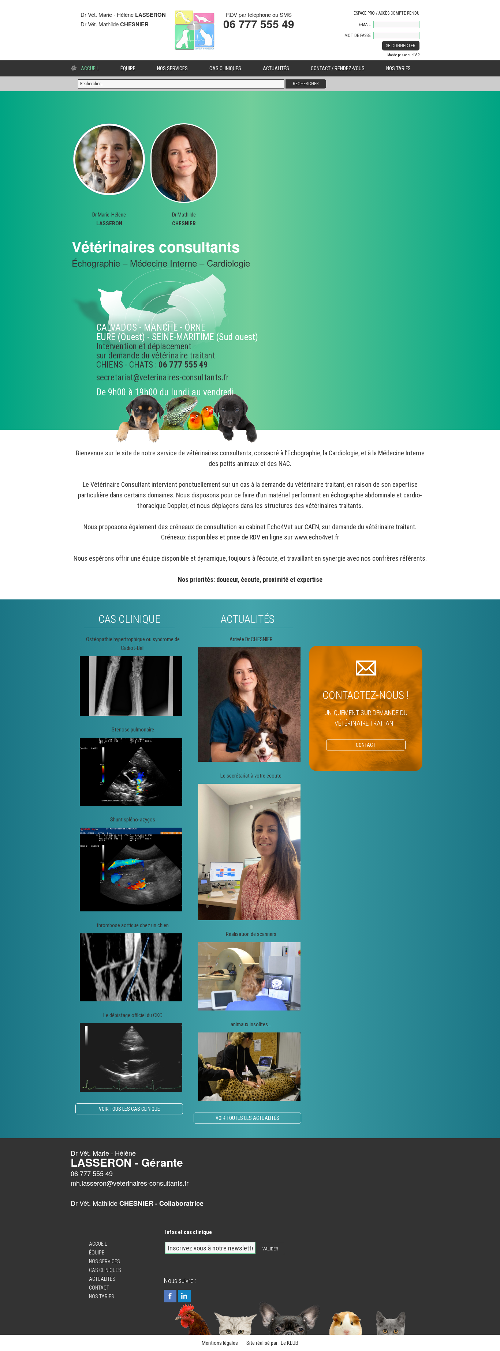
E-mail (365, 24)
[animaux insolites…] (249, 1066)
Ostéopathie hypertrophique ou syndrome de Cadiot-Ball (133, 643)
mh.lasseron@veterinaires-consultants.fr (130, 1183)
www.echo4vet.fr (316, 537)
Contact (99, 1288)
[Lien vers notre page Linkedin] (184, 1296)
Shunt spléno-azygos (132, 819)
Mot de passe (357, 35)
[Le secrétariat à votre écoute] (249, 852)
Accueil (90, 68)
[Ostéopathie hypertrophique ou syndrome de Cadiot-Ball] (131, 685)
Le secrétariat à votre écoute (250, 775)
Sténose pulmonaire (133, 729)
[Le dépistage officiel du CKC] (131, 1057)
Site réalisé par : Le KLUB (272, 1343)
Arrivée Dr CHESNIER (251, 639)
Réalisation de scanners (251, 934)
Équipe (127, 68)
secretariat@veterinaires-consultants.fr (162, 377)
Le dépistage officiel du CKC (133, 1015)
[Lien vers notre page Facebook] (170, 1296)
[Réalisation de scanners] (249, 976)
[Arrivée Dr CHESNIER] (249, 704)
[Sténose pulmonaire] (131, 772)
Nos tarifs (398, 68)
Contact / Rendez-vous (338, 68)
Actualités (276, 68)
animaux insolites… (251, 1024)
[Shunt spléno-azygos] (131, 869)
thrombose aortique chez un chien (133, 925)
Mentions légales (220, 1343)
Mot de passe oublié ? (403, 55)
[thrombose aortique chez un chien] (131, 967)
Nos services (172, 68)
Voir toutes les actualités (247, 1118)
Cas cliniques (225, 68)
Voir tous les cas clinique (129, 1109)
